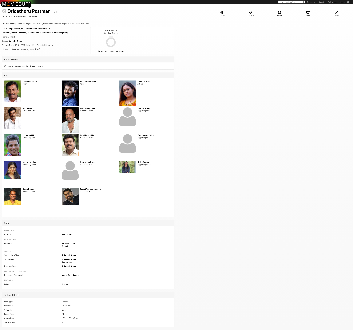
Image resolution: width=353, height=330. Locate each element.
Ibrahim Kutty (143, 108)
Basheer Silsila (68, 243)
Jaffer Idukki (28, 135)
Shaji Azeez (67, 234)
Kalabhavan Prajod (145, 135)
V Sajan (65, 284)
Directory (311, 2)
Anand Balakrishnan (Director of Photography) (48, 32)
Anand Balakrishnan (70, 275)
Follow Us (332, 2)
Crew (6, 223)
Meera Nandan (29, 162)
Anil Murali (27, 108)
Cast (6, 75)
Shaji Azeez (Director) (16, 32)
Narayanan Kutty (88, 162)
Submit (321, 2)
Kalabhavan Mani (88, 135)
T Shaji (65, 246)
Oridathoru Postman (29, 11)
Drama (19, 41)
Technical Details (12, 295)
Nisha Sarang (143, 162)
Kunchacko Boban (29, 28)
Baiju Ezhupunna (87, 108)
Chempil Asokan (13, 28)
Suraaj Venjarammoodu (90, 189)
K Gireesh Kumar (69, 255)
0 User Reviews (11, 59)
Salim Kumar (28, 189)
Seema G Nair (44, 28)
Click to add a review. (32, 66)
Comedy (12, 41)
